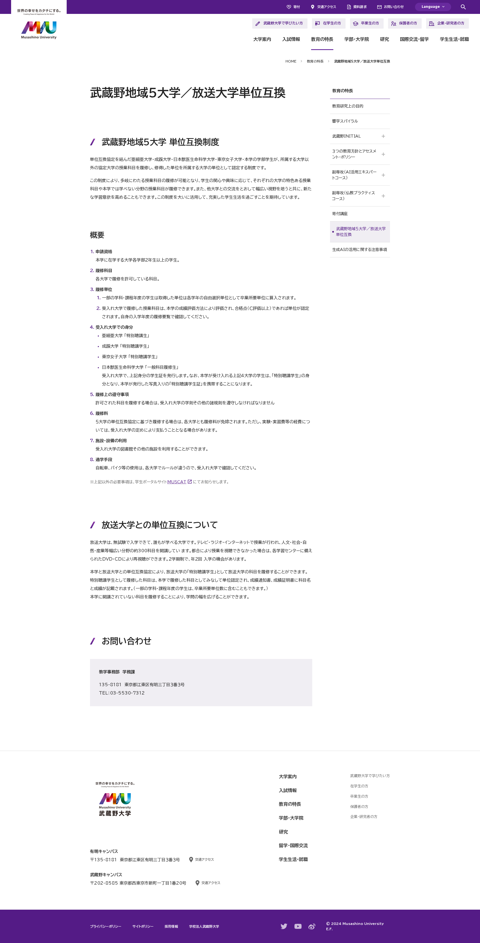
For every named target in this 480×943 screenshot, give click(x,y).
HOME (291, 61)
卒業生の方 (370, 23)
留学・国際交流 (293, 845)
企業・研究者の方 (450, 23)
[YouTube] (298, 926)
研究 (384, 39)
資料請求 (360, 6)
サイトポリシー (143, 926)
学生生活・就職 (454, 39)
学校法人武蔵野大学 (204, 926)
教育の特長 (322, 39)
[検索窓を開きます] (463, 7)
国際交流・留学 (414, 39)
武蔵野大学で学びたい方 (283, 23)
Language (431, 7)
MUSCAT (176, 482)
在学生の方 (332, 23)
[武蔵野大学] (39, 25)
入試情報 (291, 39)
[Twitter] (284, 926)
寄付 (296, 6)
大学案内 (262, 39)
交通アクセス (326, 6)
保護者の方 (408, 23)
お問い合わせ (394, 6)
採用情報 (171, 926)
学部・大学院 (356, 39)
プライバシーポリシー (105, 926)
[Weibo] (312, 926)
